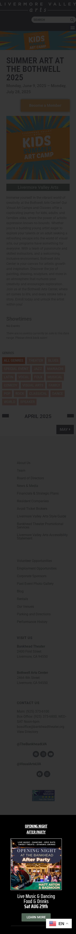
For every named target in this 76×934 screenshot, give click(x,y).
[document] (38, 467)
